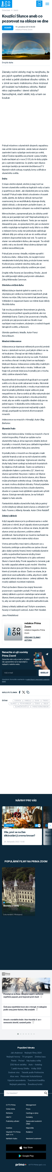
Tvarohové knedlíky (36, 1080)
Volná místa (10, 1109)
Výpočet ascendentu (16, 1080)
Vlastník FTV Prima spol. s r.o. (13, 1133)
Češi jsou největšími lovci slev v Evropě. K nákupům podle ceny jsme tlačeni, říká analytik (25, 1008)
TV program (27, 1057)
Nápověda (30, 1128)
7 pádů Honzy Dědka (20, 1068)
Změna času (40, 1057)
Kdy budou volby (34, 1060)
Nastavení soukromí (33, 1139)
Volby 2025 (36, 1068)
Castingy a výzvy (32, 1113)
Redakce (29, 1132)
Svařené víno (14, 1072)
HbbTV (8, 1117)
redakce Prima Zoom (23, 30)
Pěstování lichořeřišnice (31, 1076)
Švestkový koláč (35, 1084)
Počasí (21, 1060)
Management (31, 1105)
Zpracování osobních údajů (34, 1122)
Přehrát (9, 902)
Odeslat (44, 673)
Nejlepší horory (13, 1057)
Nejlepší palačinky (18, 1084)
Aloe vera (14, 1076)
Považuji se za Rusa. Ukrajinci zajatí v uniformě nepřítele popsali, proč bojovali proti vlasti (23, 995)
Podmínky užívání (12, 1121)
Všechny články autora (32, 638)
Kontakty (29, 1117)
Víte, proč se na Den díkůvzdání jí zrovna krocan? (19, 834)
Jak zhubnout (17, 1053)
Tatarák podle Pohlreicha (33, 1072)
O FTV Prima (10, 1105)
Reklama (9, 1113)
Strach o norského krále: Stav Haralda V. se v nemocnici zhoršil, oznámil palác (22, 1021)
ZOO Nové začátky (18, 1064)
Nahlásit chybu (11, 1139)
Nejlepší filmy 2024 (33, 1053)
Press (28, 1109)
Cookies (9, 1128)
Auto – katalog (35, 1064)
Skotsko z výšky (11, 905)
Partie (13, 1060)
